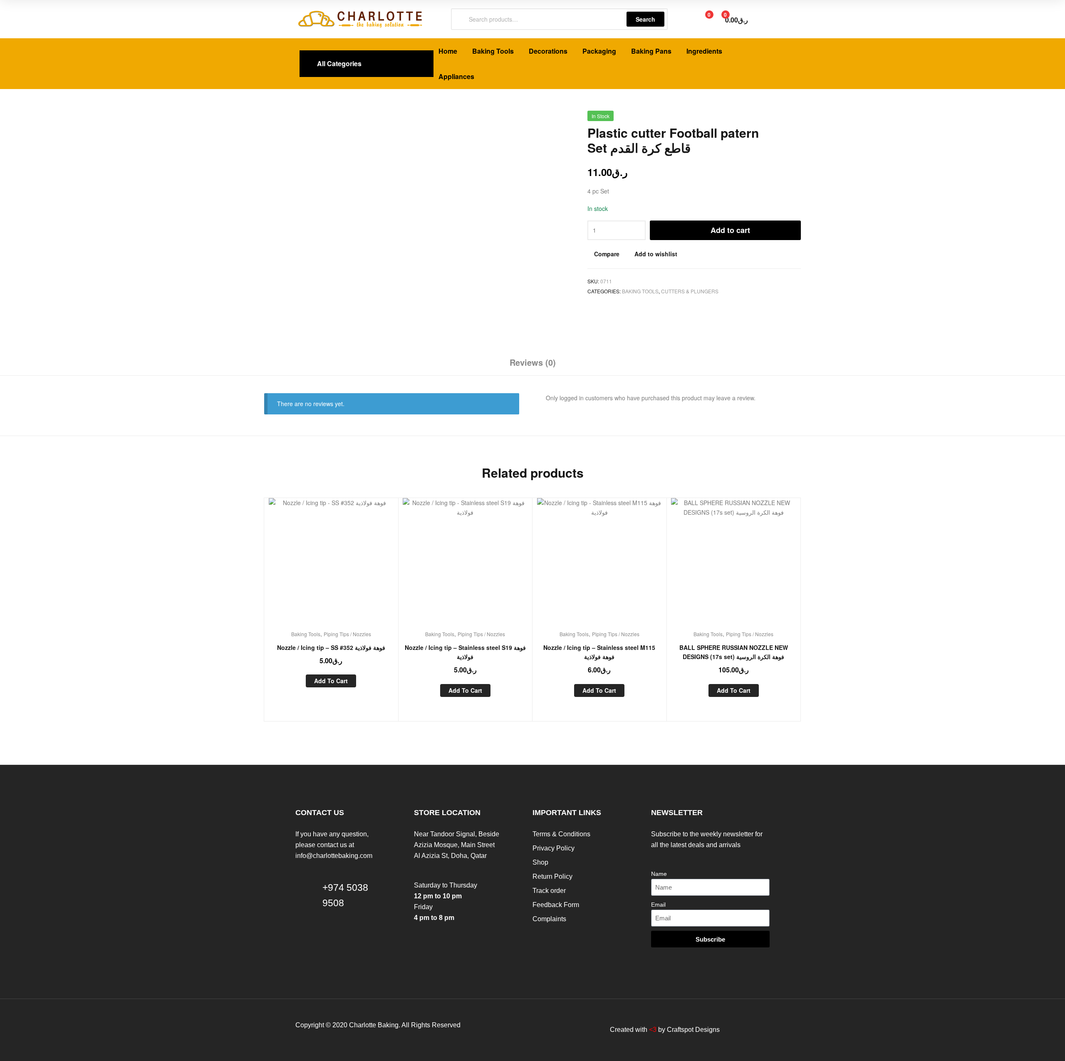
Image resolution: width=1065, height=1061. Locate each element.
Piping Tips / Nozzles (347, 633)
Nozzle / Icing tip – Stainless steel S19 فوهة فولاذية (465, 652)
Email (658, 904)
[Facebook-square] (504, 1030)
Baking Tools (640, 291)
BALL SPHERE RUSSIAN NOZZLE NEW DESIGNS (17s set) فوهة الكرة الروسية (733, 652)
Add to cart (730, 230)
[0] (700, 19)
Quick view (351, 566)
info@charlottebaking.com (333, 855)
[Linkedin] (537, 1030)
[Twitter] (520, 1030)
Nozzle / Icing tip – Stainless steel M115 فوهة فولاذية (599, 652)
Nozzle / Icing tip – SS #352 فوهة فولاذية (331, 647)
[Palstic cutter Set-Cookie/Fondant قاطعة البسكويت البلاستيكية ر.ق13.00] (796, 119)
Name (659, 873)
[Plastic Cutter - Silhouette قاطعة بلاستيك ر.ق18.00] (774, 119)
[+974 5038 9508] (305, 905)
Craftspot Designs (693, 1029)
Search (645, 19)
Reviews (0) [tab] (533, 362)
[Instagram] (554, 1030)
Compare (606, 254)
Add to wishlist (655, 254)
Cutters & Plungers (689, 291)
